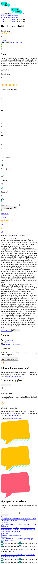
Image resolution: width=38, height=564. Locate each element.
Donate (15, 16)
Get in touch (25, 520)
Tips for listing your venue (19, 528)
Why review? (32, 524)
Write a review (14, 17)
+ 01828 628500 (8, 340)
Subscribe (4, 515)
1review (3, 40)
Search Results (10, 21)
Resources (4, 537)
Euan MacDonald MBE (25, 519)
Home (3, 21)
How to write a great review (19, 524)
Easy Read (8, 540)
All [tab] (2, 385)
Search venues (5, 17)
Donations (4, 535)
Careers (19, 520)
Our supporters (12, 535)
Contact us (4, 555)
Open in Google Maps (8, 359)
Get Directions (6, 419)
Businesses (9, 16)
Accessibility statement (12, 556)
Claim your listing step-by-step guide (18, 530)
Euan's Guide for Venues (16, 529)
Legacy (19, 535)
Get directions (6, 42)
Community (4, 522)
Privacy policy (26, 555)
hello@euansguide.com (13, 376)
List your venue (6, 528)
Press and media (11, 520)
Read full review (6, 331)
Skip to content (6, 14)
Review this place (16, 42)
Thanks (17, 331)
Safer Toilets (5, 539)
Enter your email (6, 511)
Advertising (28, 529)
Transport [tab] (7, 385)
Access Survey (13, 539)
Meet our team (12, 519)
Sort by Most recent (7, 208)
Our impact (4, 519)
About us (4, 517)
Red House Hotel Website (11, 344)
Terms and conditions (14, 555)
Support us (4, 533)
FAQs (14, 540)
